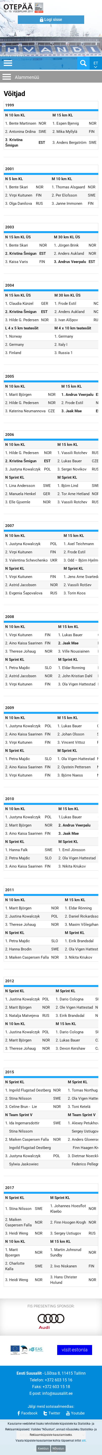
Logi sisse (53, 19)
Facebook (29, 1413)
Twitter (54, 1413)
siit (84, 1440)
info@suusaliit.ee (57, 1393)
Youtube (78, 1413)
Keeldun (43, 1448)
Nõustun (58, 1448)
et (96, 63)
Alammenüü (27, 77)
